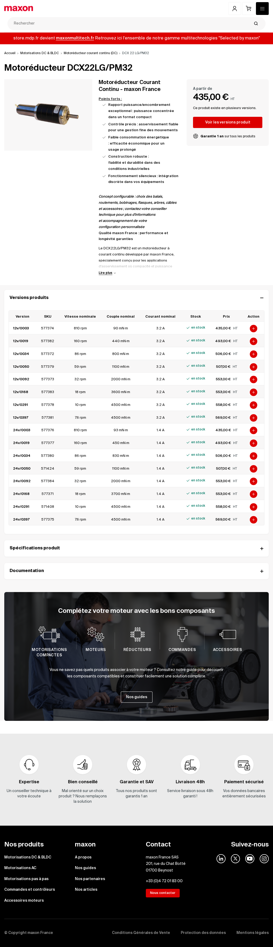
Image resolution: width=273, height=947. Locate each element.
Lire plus (105, 273)
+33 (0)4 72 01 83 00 (164, 881)
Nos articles (86, 890)
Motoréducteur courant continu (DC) (90, 53)
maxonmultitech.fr (75, 38)
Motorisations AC (20, 868)
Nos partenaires (90, 879)
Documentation (27, 571)
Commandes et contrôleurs (29, 890)
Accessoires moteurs (24, 900)
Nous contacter (162, 893)
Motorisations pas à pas (26, 879)
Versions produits (29, 298)
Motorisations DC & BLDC (39, 53)
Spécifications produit (35, 548)
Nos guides (85, 868)
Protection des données (203, 933)
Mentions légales (252, 933)
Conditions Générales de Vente (141, 933)
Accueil (9, 53)
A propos (83, 857)
